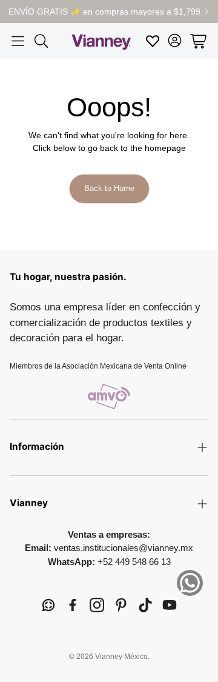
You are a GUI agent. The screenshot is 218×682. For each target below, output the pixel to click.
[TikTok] (145, 605)
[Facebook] (72, 605)
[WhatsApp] (48, 605)
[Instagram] (97, 605)
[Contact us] (190, 583)
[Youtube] (169, 605)
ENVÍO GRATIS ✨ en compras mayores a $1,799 (104, 11)
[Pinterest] (121, 605)
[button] (18, 41)
